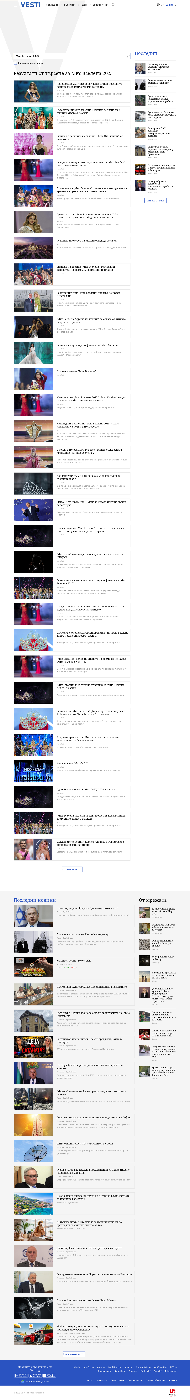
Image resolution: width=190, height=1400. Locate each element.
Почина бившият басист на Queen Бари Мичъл (86, 1300)
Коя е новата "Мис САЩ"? (73, 763)
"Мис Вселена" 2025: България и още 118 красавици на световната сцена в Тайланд (91, 817)
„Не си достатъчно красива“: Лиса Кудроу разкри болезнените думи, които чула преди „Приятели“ (162, 995)
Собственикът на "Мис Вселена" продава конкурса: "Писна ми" (89, 294)
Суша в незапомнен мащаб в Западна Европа (163, 943)
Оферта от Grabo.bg (64, 964)
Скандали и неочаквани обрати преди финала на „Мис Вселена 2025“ (91, 582)
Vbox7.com (89, 1367)
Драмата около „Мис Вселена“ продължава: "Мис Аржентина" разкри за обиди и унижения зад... (88, 216)
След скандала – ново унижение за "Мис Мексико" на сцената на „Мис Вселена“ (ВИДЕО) (90, 608)
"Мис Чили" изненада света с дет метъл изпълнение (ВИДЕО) (90, 555)
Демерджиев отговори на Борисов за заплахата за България (94, 1274)
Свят (84, 4)
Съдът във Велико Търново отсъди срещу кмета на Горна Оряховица (160, 150)
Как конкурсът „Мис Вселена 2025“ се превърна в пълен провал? (88, 477)
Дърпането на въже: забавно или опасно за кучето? (163, 927)
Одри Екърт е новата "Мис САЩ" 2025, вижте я (86, 789)
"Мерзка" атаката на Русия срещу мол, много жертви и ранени (91, 1093)
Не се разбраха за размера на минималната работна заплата (160, 185)
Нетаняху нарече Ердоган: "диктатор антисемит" (158, 67)
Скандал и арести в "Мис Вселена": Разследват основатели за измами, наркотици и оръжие (86, 268)
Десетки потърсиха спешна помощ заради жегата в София (94, 1117)
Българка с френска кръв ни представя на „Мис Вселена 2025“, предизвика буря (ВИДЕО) (92, 634)
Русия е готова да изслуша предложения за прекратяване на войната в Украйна (93, 1171)
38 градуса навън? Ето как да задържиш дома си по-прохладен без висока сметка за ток (90, 1223)
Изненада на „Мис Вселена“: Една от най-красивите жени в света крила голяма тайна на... (89, 85)
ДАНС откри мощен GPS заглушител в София (85, 1143)
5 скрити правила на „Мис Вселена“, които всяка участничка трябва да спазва (88, 738)
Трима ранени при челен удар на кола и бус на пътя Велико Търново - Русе (164, 1071)
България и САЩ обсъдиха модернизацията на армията (159, 132)
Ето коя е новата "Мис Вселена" (76, 371)
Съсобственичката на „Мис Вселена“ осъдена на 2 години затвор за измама (88, 111)
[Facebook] (176, 1384)
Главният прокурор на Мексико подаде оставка (87, 240)
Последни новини (35, 900)
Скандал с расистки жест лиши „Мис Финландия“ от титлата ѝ (90, 137)
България (69, 4)
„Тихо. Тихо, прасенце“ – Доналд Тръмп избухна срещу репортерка (91, 503)
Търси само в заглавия (30, 63)
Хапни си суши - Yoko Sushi (74, 960)
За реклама (102, 1380)
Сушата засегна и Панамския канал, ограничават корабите (160, 99)
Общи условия (117, 1380)
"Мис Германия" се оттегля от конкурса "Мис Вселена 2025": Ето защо (90, 686)
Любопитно (100, 4)
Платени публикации (65, 1229)
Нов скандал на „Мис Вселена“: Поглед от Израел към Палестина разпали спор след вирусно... (90, 529)
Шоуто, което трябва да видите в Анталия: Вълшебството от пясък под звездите (93, 1197)
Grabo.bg (133, 1371)
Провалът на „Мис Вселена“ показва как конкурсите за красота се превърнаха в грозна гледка (92, 190)
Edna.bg (158, 1371)
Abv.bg (77, 1367)
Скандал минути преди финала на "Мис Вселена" (88, 345)
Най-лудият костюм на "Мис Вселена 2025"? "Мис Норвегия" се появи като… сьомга (88, 425)
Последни (52, 4)
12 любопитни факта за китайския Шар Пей (163, 911)
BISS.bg (173, 1367)
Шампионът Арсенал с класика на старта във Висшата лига (164, 1033)
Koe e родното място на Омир (163, 958)
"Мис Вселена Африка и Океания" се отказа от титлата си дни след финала (91, 320)
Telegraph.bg (171, 1371)
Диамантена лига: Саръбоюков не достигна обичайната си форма (164, 1016)
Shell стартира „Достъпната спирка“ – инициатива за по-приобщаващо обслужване (93, 1328)
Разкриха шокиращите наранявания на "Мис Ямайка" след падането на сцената (91, 163)
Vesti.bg (30, 4)
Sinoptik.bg (120, 1371)
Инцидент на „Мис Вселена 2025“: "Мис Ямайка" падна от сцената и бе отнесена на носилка (91, 399)
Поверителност (135, 1380)
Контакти (173, 1380)
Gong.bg (101, 1367)
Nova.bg (128, 1367)
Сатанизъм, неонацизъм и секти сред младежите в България (162, 168)
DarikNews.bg (114, 1367)
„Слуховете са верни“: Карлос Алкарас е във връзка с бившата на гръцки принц (90, 843)
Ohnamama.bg (104, 1371)
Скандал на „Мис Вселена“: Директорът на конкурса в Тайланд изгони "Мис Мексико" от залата (91, 712)
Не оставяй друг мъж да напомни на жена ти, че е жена (164, 975)
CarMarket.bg (160, 1367)
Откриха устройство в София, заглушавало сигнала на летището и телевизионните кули (164, 1051)
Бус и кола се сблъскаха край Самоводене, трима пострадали (162, 115)
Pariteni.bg (145, 1371)
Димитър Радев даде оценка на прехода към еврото (89, 1248)
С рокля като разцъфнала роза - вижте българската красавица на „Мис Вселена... (89, 451)
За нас (90, 1380)
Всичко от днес (155, 200)
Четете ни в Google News (37, 1381)
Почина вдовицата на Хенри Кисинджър (160, 81)
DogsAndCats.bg (143, 1367)
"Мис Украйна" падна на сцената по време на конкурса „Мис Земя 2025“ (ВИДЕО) (91, 660)
